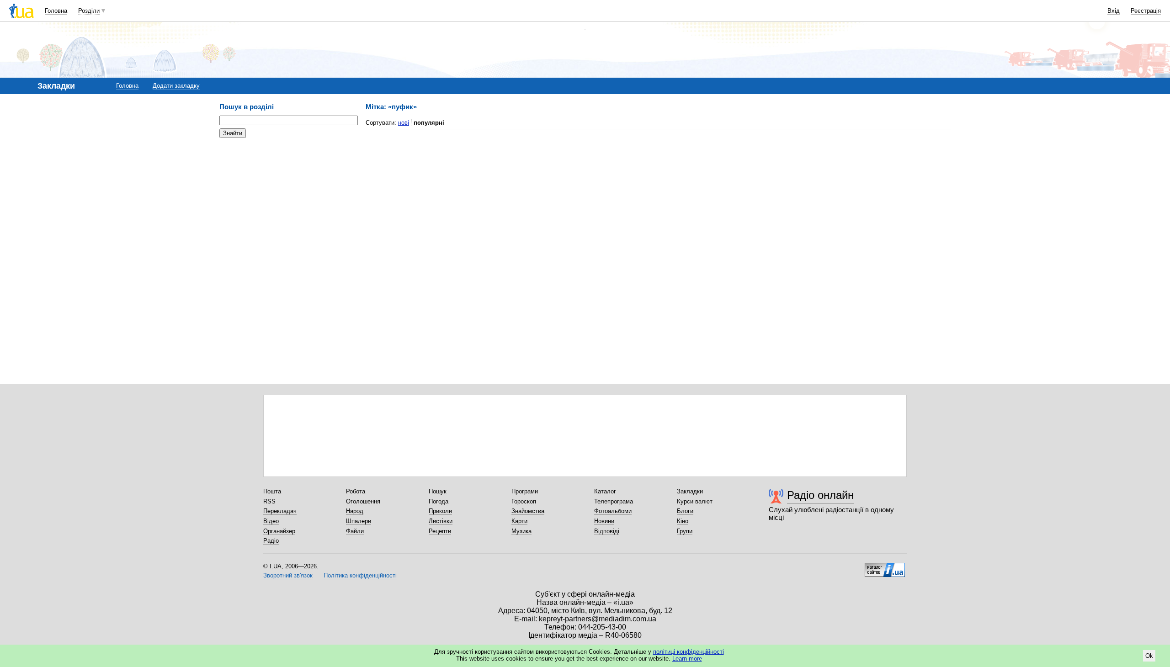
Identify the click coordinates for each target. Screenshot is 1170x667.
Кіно (682, 521)
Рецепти (440, 531)
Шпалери (358, 521)
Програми (524, 491)
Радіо (271, 540)
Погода (438, 501)
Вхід (1113, 10)
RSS (269, 501)
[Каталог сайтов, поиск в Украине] (885, 566)
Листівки (440, 521)
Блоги (685, 511)
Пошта (272, 491)
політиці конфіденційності (688, 651)
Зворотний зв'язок (288, 575)
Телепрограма (613, 501)
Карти (519, 521)
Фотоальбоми (613, 511)
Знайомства (527, 511)
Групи (684, 531)
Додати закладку (176, 85)
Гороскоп (523, 501)
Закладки (690, 491)
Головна (56, 10)
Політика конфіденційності (360, 575)
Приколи (440, 511)
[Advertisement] (287, 201)
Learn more (687, 658)
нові (403, 122)
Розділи (89, 10)
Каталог (605, 491)
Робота (355, 491)
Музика (521, 531)
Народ (354, 511)
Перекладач (280, 511)
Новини (604, 521)
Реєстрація (1146, 10)
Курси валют (695, 501)
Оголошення (363, 501)
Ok (1149, 655)
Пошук (438, 491)
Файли (355, 531)
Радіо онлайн (820, 495)
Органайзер (279, 531)
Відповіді (606, 531)
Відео (271, 521)
